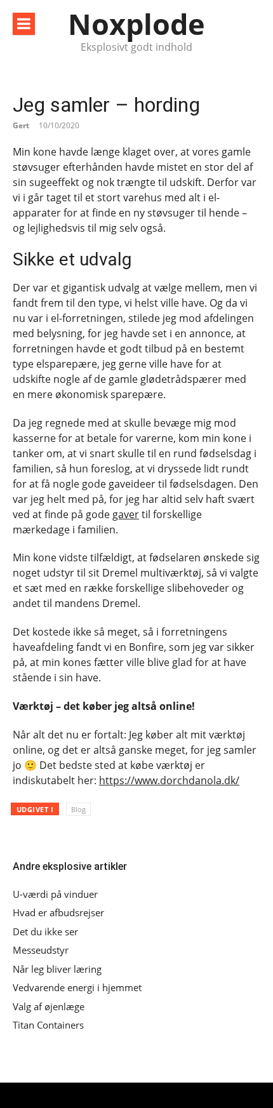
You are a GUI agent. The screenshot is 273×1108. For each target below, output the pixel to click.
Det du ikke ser (45, 932)
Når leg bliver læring (57, 969)
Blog (78, 809)
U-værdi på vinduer (55, 894)
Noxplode (136, 23)
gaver (125, 514)
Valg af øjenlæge (48, 1007)
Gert (21, 125)
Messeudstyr (41, 950)
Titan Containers (48, 1025)
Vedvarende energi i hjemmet (77, 988)
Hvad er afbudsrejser (58, 913)
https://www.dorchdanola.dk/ (169, 780)
